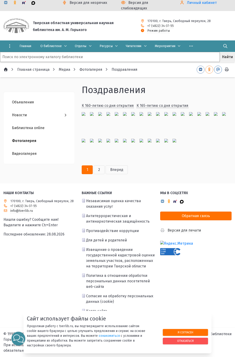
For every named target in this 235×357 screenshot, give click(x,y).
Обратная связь (196, 216)
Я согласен (185, 332)
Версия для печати (184, 230)
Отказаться (185, 341)
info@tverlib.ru (21, 211)
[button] (18, 339)
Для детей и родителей (106, 240)
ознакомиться (109, 336)
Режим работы (158, 31)
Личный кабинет (202, 2)
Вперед (116, 169)
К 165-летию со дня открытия (162, 105)
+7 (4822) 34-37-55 (160, 26)
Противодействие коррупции (112, 231)
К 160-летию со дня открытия (108, 105)
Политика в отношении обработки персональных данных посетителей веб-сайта (118, 281)
